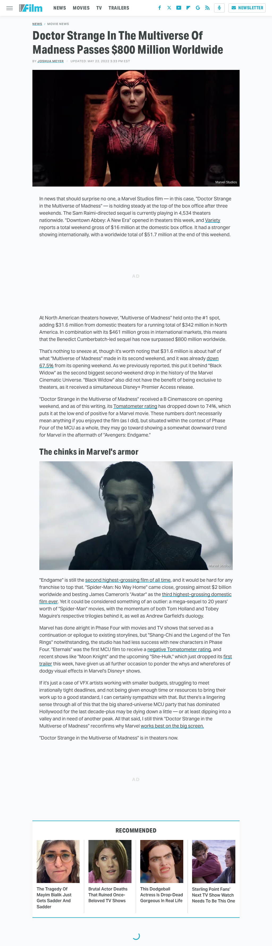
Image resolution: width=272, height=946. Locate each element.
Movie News (58, 24)
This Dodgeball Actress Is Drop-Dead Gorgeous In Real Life (161, 895)
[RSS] (207, 9)
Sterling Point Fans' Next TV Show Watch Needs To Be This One (213, 895)
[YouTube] (179, 9)
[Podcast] (219, 7)
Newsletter (250, 8)
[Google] (198, 9)
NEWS (59, 8)
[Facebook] (160, 9)
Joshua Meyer (50, 61)
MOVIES (81, 8)
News (37, 24)
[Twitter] (169, 9)
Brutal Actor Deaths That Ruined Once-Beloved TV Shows (108, 895)
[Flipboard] (188, 9)
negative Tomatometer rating (179, 649)
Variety (212, 220)
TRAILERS (119, 8)
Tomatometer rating (135, 406)
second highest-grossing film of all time (128, 580)
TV (99, 8)
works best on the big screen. (172, 726)
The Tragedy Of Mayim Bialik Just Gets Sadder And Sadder (54, 898)
